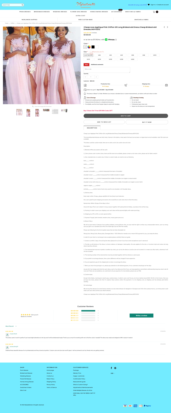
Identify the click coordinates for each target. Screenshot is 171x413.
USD (112, 373)
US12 (88, 59)
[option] (29, 19)
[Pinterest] (115, 368)
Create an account (163, 5)
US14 (99, 59)
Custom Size (88, 55)
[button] (87, 32)
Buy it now (147, 122)
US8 (143, 55)
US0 (99, 55)
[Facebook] (111, 368)
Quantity (86, 73)
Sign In (153, 5)
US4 (121, 55)
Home (6, 23)
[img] (9, 331)
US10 (154, 55)
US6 (132, 55)
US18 (121, 59)
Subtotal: (86, 81)
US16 (110, 59)
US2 (110, 55)
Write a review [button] (141, 316)
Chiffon (12, 23)
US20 (132, 59)
